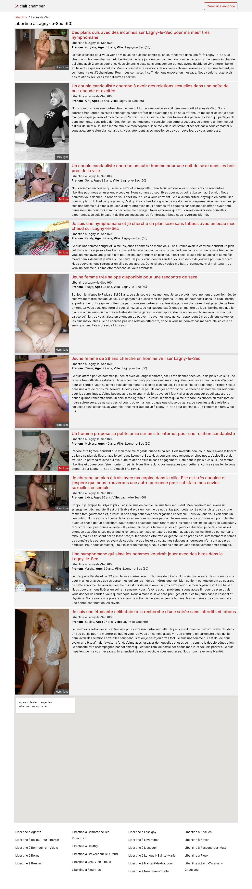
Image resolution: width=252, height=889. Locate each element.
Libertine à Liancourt (142, 847)
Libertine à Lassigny (142, 832)
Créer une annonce (221, 6)
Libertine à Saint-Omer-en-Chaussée (204, 866)
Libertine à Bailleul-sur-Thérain (37, 840)
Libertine (21, 17)
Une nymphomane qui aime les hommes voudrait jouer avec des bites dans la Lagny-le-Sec (147, 556)
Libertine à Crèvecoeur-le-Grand (95, 854)
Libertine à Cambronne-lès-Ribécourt (91, 835)
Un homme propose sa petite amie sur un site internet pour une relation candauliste (153, 433)
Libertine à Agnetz (28, 832)
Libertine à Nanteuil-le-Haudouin (151, 863)
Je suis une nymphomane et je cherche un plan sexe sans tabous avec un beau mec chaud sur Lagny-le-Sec (153, 226)
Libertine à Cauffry (85, 846)
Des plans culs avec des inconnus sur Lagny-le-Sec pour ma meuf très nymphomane (141, 35)
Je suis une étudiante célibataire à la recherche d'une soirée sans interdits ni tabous (154, 611)
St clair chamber (30, 6)
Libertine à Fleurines (86, 869)
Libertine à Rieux (196, 855)
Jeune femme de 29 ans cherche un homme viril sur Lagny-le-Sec (136, 358)
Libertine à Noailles (198, 832)
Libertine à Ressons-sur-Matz (205, 847)
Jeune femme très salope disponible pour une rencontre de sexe (134, 277)
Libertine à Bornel (27, 855)
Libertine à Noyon (197, 840)
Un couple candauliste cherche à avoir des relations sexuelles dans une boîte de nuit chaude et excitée (150, 88)
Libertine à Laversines (143, 840)
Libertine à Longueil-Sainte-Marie (152, 855)
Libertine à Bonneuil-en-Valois (36, 847)
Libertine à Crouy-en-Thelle (91, 862)
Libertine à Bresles (28, 863)
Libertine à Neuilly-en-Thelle (148, 871)
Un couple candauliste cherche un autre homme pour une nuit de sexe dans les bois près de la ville (153, 168)
